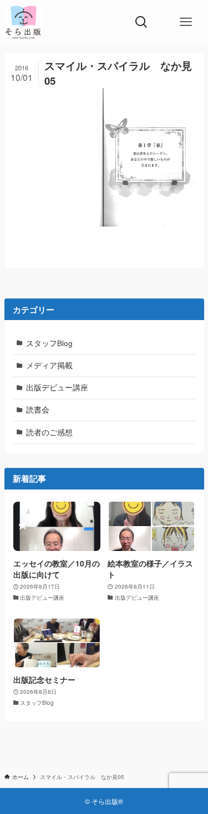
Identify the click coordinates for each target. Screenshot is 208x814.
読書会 (37, 409)
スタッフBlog (49, 343)
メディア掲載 (49, 365)
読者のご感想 (49, 432)
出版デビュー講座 (57, 387)
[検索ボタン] (141, 22)
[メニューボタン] (186, 22)
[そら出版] (23, 22)
